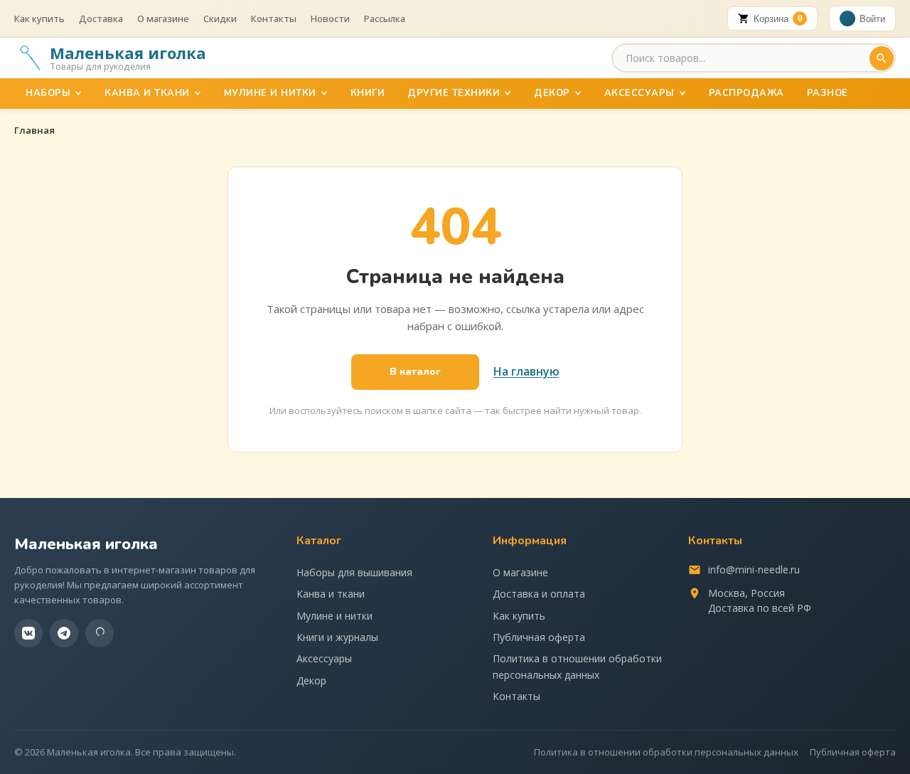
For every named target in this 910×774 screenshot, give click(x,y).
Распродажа (746, 93)
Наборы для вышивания (354, 572)
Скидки (220, 18)
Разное (827, 93)
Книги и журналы (337, 637)
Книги (367, 93)
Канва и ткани (147, 93)
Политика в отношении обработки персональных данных (577, 666)
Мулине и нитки (270, 93)
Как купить (39, 18)
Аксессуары (639, 93)
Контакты (273, 18)
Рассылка (384, 18)
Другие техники (453, 93)
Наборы (48, 93)
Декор (552, 93)
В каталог (415, 371)
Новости (330, 18)
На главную (526, 371)
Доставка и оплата (539, 593)
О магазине (163, 18)
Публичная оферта (539, 637)
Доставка (101, 18)
